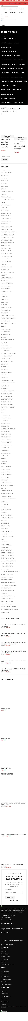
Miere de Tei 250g (5, 708)
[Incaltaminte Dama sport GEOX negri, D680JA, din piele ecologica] (14, 631)
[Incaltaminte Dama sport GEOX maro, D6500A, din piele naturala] (14, 622)
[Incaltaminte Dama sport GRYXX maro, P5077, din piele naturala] (14, 666)
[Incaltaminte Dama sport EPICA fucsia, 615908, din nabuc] (14, 657)
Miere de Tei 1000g (6, 768)
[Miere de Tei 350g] (14, 724)
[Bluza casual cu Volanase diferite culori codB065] (20, 117)
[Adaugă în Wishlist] (11, 133)
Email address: (8, 889)
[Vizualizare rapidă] (7, 133)
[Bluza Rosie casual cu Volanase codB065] (7, 117)
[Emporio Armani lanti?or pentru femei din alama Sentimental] (14, 850)
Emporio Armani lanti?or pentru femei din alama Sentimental (12, 865)
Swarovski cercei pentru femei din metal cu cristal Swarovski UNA (13, 803)
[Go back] (3, 28)
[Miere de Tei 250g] (14, 694)
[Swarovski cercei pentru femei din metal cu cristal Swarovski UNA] (14, 789)
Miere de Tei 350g (5, 738)
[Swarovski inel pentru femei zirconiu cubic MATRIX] (14, 820)
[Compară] (3, 133)
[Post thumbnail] (7, 926)
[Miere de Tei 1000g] (14, 754)
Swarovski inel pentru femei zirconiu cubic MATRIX (13, 834)
